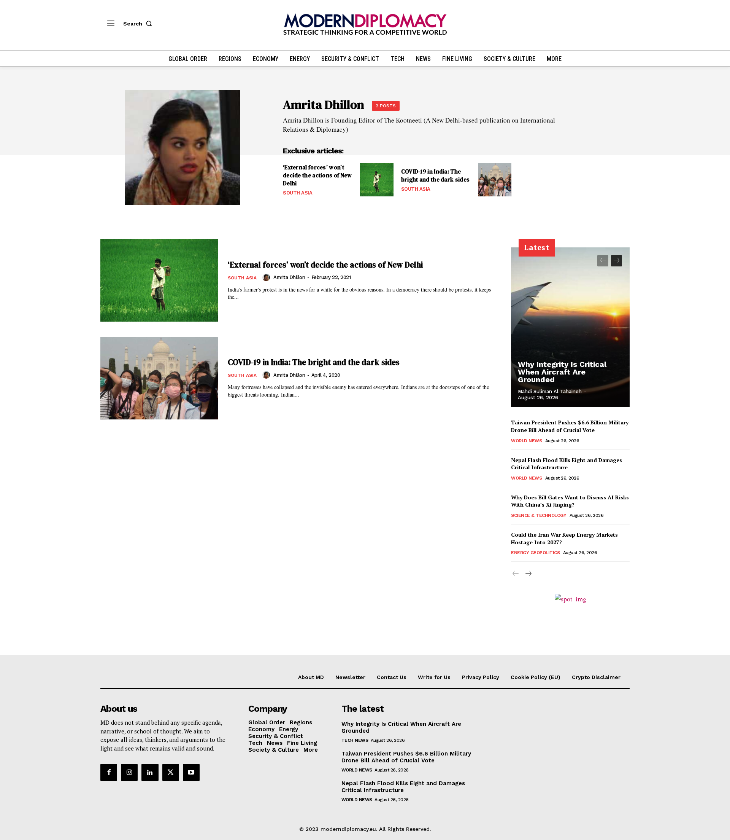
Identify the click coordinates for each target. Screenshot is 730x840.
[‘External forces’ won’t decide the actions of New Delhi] (376, 179)
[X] (170, 772)
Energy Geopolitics (535, 552)
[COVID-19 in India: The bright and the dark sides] (494, 179)
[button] (139, 24)
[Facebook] (108, 772)
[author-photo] (267, 277)
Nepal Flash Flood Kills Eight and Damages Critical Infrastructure (566, 463)
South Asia (297, 193)
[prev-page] (602, 260)
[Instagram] (129, 772)
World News (526, 440)
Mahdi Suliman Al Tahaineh (550, 391)
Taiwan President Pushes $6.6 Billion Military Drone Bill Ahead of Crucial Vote (569, 426)
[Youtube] (191, 772)
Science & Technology (538, 515)
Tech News (354, 740)
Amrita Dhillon (289, 277)
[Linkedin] (149, 772)
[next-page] (616, 260)
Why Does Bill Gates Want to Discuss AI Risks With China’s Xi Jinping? (570, 501)
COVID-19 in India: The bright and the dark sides (435, 175)
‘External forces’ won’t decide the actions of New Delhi (317, 175)
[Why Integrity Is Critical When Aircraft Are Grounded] (570, 327)
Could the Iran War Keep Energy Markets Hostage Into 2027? (564, 538)
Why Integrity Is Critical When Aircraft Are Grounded (562, 372)
